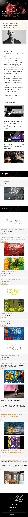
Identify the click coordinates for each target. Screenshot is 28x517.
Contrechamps (13, 53)
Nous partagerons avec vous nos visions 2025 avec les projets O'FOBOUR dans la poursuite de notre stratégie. (14, 466)
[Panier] (22, 2)
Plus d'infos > (4, 185)
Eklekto (22, 53)
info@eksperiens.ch (13, 510)
